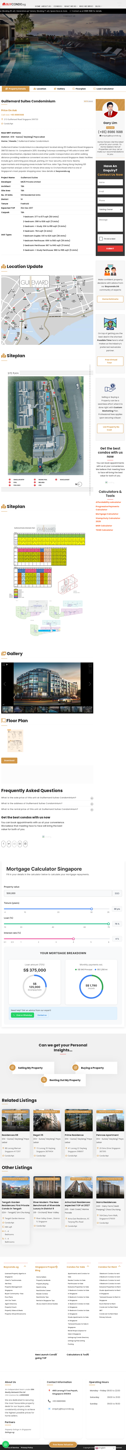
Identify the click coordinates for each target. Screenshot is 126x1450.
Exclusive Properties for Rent (110, 1287)
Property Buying (42, 1284)
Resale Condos (42, 1294)
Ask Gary (8, 1284)
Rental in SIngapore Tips (45, 1300)
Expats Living (41, 1287)
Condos (58, 6)
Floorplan (80, 88)
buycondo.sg (63, 171)
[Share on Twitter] (9, 844)
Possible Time (104, 340)
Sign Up (119, 4)
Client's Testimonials (13, 1280)
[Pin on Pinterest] (20, 844)
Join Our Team (10, 1300)
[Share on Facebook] (3, 844)
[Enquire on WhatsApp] (5, 1444)
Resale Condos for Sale (76, 1280)
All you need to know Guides (47, 1304)
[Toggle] (24, 1266)
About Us (46, 6)
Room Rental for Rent (107, 1304)
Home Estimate (110, 299)
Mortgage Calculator (107, 514)
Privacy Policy (27, 1448)
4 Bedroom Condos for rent (109, 1284)
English (101, 1447)
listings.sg (9, 1432)
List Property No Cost (111, 428)
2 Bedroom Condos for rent (109, 1277)
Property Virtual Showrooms (15, 1314)
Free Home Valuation (63, 1444)
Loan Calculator (105, 88)
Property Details (17, 88)
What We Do (70, 6)
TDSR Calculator (104, 530)
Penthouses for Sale (75, 1284)
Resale (12, 141)
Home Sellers (41, 1277)
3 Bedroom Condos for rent (109, 1280)
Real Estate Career (43, 1290)
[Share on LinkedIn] (25, 844)
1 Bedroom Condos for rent (109, 1273)
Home (37, 6)
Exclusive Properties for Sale (78, 1287)
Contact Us (69, 16)
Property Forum (10, 1307)
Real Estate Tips (42, 1297)
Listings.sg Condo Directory (78, 1337)
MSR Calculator (104, 525)
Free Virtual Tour (111, 361)
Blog (97, 6)
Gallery (61, 88)
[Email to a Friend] (14, 844)
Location (41, 88)
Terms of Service (11, 1448)
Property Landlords (43, 1280)
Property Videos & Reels (14, 1310)
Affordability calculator (108, 502)
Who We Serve (86, 6)
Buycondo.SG (112, 286)
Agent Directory (11, 1304)
